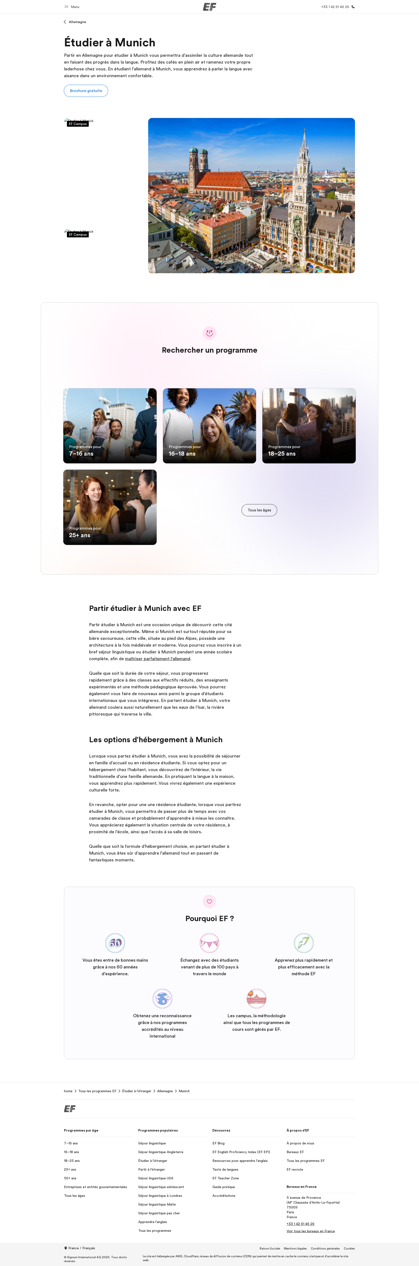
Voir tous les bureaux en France (311, 1231)
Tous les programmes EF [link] (97, 1091)
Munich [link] (184, 1091)
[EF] (209, 7)
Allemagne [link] (165, 1091)
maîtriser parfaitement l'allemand (157, 658)
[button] (72, 6)
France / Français (81, 1248)
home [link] (68, 1091)
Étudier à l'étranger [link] (136, 1091)
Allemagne (77, 22)
